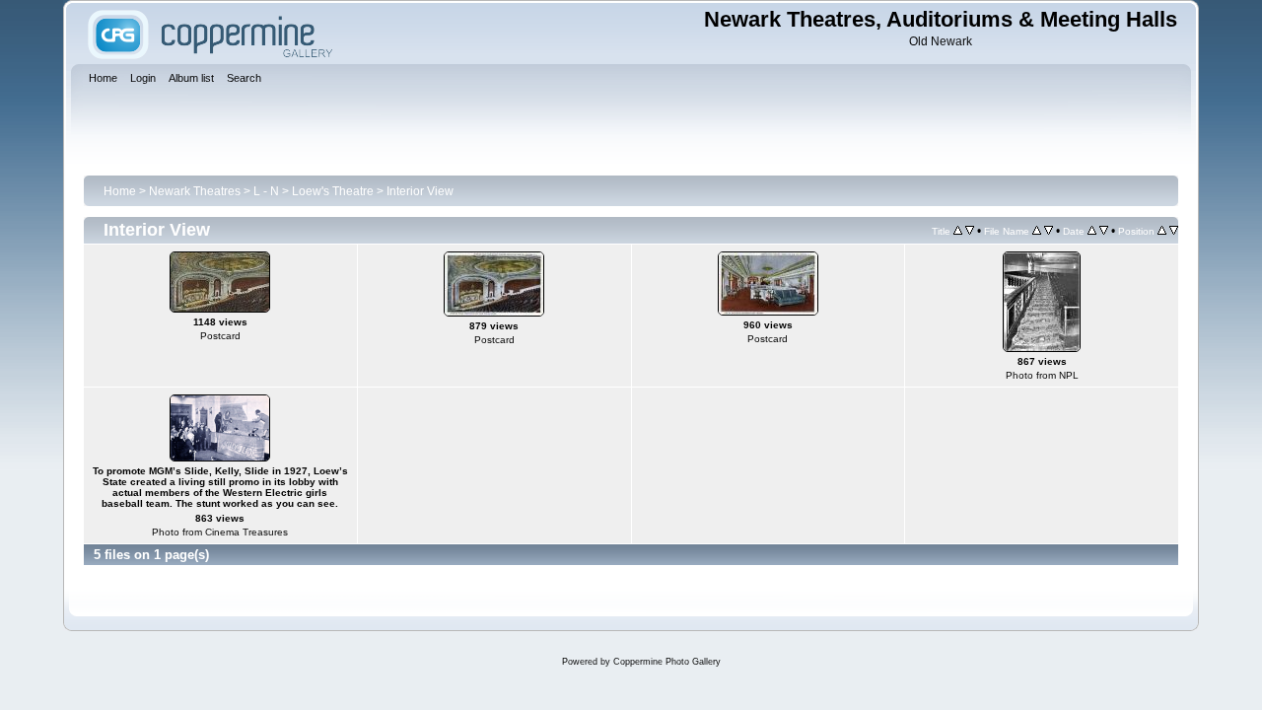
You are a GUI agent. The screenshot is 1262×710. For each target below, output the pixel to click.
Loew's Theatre (333, 191)
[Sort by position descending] (1173, 231)
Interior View (420, 191)
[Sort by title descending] (969, 231)
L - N (266, 191)
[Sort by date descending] (1103, 231)
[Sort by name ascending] (1036, 231)
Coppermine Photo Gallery (667, 662)
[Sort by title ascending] (957, 231)
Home (120, 191)
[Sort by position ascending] (1161, 231)
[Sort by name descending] (1048, 231)
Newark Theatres (195, 191)
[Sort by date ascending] (1091, 231)
